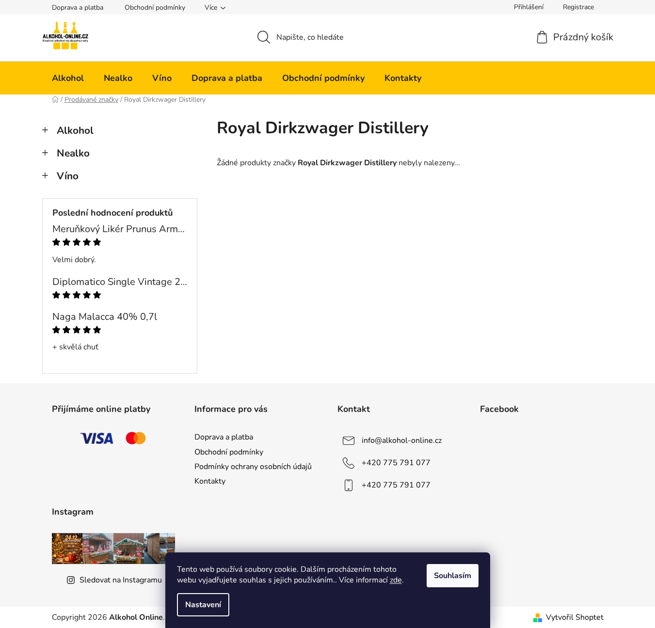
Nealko (73, 153)
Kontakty (209, 481)
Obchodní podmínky (155, 7)
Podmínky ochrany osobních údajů (253, 466)
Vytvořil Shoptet (575, 617)
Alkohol (75, 130)
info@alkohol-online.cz (402, 440)
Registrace (578, 7)
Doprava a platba (77, 7)
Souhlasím (452, 575)
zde (396, 580)
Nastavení (203, 604)
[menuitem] (68, 78)
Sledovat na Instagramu (121, 580)
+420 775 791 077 (396, 462)
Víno (68, 176)
